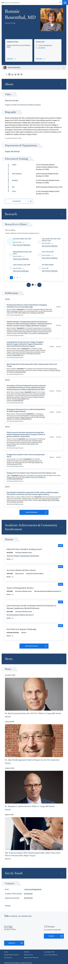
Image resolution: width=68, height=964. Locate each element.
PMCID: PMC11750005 (53, 500)
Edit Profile (8, 905)
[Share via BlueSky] (15, 74)
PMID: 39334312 (31, 444)
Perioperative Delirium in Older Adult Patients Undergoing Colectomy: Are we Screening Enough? (27, 306)
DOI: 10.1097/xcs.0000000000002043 (38, 333)
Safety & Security (28, 955)
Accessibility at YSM (49, 952)
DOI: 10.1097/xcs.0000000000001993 (16, 372)
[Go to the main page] (11, 2)
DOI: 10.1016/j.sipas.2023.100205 (15, 502)
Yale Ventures (15, 151)
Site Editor (26, 952)
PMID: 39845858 (42, 500)
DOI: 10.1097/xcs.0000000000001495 (21, 419)
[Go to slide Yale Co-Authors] (33, 285)
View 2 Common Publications (21, 245)
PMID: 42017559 (56, 370)
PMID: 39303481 (35, 462)
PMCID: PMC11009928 (37, 477)
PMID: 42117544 (34, 353)
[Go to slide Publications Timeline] (29, 285)
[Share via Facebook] (9, 74)
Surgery (7, 151)
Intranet (6, 952)
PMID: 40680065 (22, 399)
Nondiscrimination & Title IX (11, 955)
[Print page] (21, 74)
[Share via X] (6, 74)
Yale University (8, 957)
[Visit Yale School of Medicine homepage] (18, 916)
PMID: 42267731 (24, 333)
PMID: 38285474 (26, 477)
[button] (51, 19)
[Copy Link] (61, 84)
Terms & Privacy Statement (51, 955)
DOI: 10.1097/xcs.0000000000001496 (18, 399)
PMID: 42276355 (22, 313)
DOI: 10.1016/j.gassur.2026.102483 (35, 313)
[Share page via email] (18, 74)
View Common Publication (50, 246)
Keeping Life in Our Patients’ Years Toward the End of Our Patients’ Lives (31, 473)
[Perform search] (60, 2)
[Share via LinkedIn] (12, 74)
